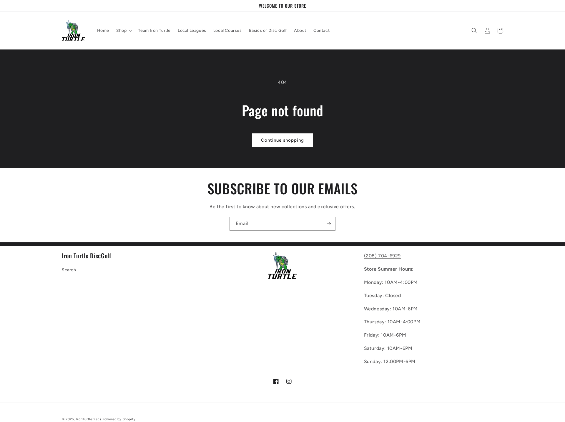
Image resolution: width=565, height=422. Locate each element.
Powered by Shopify (119, 419)
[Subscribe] (328, 224)
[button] (123, 30)
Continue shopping (282, 140)
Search (69, 269)
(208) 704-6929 (382, 256)
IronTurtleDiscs (89, 419)
